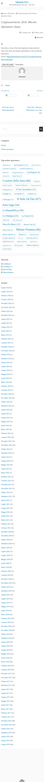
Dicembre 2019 (6, 579)
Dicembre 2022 (6, 441)
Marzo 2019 (5, 614)
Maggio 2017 (5, 701)
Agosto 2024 (5, 362)
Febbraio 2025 (6, 339)
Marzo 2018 (5, 662)
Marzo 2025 (5, 335)
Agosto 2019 (5, 595)
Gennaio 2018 (6, 670)
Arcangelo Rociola (17, 172)
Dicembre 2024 (6, 347)
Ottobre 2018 (5, 634)
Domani (37, 181)
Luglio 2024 (5, 366)
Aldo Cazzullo (36, 165)
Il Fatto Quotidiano (26, 189)
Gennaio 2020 (6, 575)
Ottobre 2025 (5, 311)
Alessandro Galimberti (26, 168)
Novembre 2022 (6, 445)
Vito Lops (18, 245)
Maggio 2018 (5, 654)
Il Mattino (32, 194)
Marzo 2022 (5, 473)
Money (22, 234)
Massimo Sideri (29, 224)
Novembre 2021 (6, 488)
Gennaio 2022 (6, 481)
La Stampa (10, 215)
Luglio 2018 (5, 646)
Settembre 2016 (6, 733)
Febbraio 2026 (6, 295)
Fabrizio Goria (7, 185)
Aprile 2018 (5, 658)
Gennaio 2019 (6, 622)
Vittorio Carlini (32, 245)
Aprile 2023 (5, 425)
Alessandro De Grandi (9, 168)
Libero (6, 220)
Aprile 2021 (5, 516)
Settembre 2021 (6, 496)
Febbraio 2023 (6, 433)
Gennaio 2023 (6, 437)
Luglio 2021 (5, 504)
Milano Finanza (28, 229)
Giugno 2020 (5, 555)
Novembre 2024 (6, 351)
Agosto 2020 (5, 547)
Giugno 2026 (5, 291)
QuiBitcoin (7, 264)
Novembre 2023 (6, 398)
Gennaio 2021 (6, 528)
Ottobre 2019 (5, 587)
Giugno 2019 (5, 603)
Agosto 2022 (5, 457)
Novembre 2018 (6, 630)
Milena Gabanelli (9, 234)
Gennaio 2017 (6, 717)
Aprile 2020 (5, 563)
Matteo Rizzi (8, 230)
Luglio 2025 (5, 323)
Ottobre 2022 (5, 449)
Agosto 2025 (5, 319)
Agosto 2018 (5, 642)
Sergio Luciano (21, 241)
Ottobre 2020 (5, 540)
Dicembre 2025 (6, 303)
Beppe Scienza (17, 176)
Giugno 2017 (5, 697)
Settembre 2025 (6, 315)
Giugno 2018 (5, 650)
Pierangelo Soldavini (9, 238)
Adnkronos (6, 165)
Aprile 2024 (5, 378)
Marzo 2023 (5, 429)
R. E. (21, 238)
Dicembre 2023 (6, 394)
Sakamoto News (22, 2)
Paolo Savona (34, 234)
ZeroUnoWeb (7, 249)
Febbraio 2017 (6, 713)
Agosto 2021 (5, 500)
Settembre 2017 (6, 685)
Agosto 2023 (5, 410)
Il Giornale (19, 194)
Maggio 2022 (5, 465)
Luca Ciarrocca (17, 220)
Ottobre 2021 (5, 492)
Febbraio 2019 (6, 618)
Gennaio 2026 (6, 299)
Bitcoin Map (7, 269)
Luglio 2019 (5, 599)
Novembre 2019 (6, 583)
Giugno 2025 (5, 327)
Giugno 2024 (5, 370)
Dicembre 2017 (6, 673)
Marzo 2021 (5, 520)
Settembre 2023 (6, 406)
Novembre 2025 (6, 307)
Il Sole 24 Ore (29, 199)
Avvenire (6, 176)
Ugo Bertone (7, 245)
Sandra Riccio (8, 241)
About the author (7, 64)
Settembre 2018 (6, 638)
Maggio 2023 (5, 421)
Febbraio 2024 (6, 386)
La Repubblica (13, 210)
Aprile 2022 (5, 469)
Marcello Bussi (11, 224)
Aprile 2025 (5, 331)
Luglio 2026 (5, 288)
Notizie (7, 85)
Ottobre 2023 (5, 402)
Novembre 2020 (6, 536)
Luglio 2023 (5, 414)
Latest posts (19, 64)
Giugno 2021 (5, 508)
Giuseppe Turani (36, 185)
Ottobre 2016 (5, 729)
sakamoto (40, 37)
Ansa (5, 172)
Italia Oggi (11, 204)
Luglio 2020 (5, 551)
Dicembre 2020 (6, 532)
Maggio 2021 (5, 512)
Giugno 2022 (5, 461)
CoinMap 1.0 (7, 267)
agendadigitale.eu (21, 165)
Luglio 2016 (5, 740)
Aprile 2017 (5, 705)
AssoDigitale (33, 172)
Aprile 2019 (5, 610)
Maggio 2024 (5, 374)
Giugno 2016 (5, 744)
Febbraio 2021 (6, 524)
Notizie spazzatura (7, 149)
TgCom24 (33, 241)
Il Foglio (7, 194)
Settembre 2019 (6, 591)
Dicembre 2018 (6, 626)
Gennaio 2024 (6, 390)
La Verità (27, 216)
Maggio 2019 (5, 606)
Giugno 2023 (5, 418)
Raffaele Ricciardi (31, 238)
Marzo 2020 (5, 567)
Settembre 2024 (6, 358)
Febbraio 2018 (6, 666)
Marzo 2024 (5, 382)
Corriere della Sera (16, 180)
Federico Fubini (21, 185)
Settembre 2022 (6, 453)
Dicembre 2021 (6, 484)
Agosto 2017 (5, 689)
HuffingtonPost (7, 189)
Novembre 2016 (6, 725)
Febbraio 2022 (6, 477)
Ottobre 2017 (5, 681)
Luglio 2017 (5, 693)
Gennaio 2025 (6, 343)
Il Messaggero (8, 199)
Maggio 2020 (5, 559)
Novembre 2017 (6, 677)
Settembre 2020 (6, 543)
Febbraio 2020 (6, 571)
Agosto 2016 (5, 736)
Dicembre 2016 (6, 721)
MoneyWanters (8, 272)
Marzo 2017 (5, 709)
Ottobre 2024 (5, 354)
